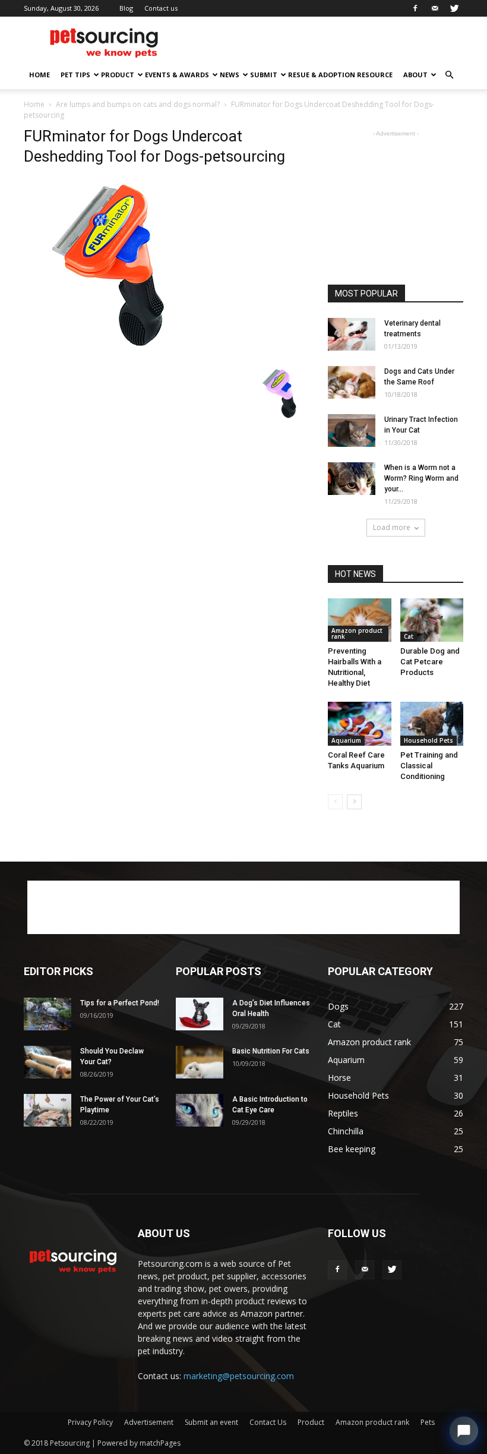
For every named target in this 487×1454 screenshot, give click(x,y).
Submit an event (211, 1422)
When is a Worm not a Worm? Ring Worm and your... (421, 478)
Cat (408, 636)
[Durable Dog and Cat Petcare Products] (432, 620)
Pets (427, 1422)
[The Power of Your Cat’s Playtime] (47, 1110)
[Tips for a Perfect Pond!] (47, 1014)
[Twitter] (454, 8)
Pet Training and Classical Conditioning (429, 765)
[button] (449, 75)
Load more (391, 527)
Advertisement (148, 1422)
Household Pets (428, 740)
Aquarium (346, 740)
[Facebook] (415, 8)
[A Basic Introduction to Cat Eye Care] (199, 1110)
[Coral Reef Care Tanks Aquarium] (359, 723)
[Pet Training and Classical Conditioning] (432, 723)
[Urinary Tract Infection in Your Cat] (351, 430)
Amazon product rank (356, 633)
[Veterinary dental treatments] (351, 334)
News (229, 74)
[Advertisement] (324, 43)
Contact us (161, 8)
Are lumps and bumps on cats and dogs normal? (138, 104)
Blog (126, 8)
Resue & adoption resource (340, 74)
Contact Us (267, 1422)
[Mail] (435, 8)
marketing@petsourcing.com (239, 1376)
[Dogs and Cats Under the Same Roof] (351, 382)
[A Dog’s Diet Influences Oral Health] (199, 1014)
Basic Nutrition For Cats (270, 1051)
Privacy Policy (90, 1422)
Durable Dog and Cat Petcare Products (430, 661)
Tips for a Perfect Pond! (119, 1003)
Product (117, 74)
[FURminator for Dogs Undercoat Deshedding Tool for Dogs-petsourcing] (113, 353)
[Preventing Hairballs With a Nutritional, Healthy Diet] (359, 620)
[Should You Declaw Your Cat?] (47, 1062)
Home (39, 74)
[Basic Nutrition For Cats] (199, 1062)
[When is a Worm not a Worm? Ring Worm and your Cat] (351, 478)
